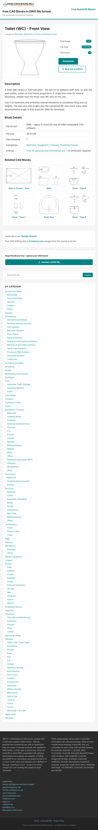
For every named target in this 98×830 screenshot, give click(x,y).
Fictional (11, 427)
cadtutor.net (8, 804)
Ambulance (12, 646)
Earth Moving (13, 671)
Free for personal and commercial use (45, 150)
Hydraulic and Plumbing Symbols (22, 341)
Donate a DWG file (51, 262)
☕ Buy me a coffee (72, 69)
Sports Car (12, 696)
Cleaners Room (14, 416)
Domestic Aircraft (15, 667)
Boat (9, 653)
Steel (9, 628)
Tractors (11, 700)
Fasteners (11, 621)
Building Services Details (16, 374)
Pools (9, 391)
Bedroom (11, 492)
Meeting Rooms (14, 445)
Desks (10, 502)
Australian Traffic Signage (18, 384)
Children (11, 571)
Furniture (9, 488)
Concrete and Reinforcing (18, 617)
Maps (7, 539)
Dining (10, 506)
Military (10, 449)
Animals (8, 313)
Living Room (12, 510)
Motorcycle (12, 692)
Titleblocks (12, 359)
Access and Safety (13, 291)
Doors (8, 406)
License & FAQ (46, 821)
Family (10, 581)
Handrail (11, 302)
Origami (8, 560)
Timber (10, 632)
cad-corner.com (9, 793)
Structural (9, 614)
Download (68, 61)
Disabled (11, 578)
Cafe (9, 567)
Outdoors (11, 596)
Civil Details (10, 395)
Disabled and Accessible (18, 481)
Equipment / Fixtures (32, 34)
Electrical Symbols (15, 330)
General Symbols (15, 338)
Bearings (11, 549)
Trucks (10, 707)
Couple (10, 574)
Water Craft (10, 714)
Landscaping (11, 524)
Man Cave (11, 513)
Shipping (11, 463)
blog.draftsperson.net (12, 787)
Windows (9, 718)
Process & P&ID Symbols (18, 352)
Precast (10, 624)
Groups (10, 588)
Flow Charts (12, 334)
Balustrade (12, 294)
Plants (10, 528)
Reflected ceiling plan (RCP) (20, 459)
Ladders (11, 305)
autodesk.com (8, 807)
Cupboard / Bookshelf (17, 499)
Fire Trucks (12, 675)
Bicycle (10, 649)
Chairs (10, 495)
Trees (10, 535)
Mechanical (10, 546)
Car (8, 660)
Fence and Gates (14, 298)
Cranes (10, 664)
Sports (10, 599)
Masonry (9, 542)
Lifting (10, 553)
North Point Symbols (16, 348)
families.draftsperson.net (13, 790)
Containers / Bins (13, 402)
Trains (10, 703)
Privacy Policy (58, 821)
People (8, 564)
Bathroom (19, 34)
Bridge (8, 370)
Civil (7, 381)
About (36, 821)
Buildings (9, 377)
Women (10, 603)
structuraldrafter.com (11, 796)
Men (9, 592)
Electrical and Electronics (18, 424)
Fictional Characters (16, 585)
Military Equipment (13, 556)
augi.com (6, 801)
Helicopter (12, 685)
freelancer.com (9, 798)
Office (10, 456)
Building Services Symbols (19, 323)
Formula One (13, 682)
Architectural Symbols (17, 320)
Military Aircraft (14, 689)
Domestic (11, 420)
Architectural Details (14, 363)
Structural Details (13, 635)
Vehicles (9, 639)
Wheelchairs (13, 467)
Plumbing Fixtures (49, 34)
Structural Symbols (15, 355)
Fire (9, 431)
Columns (9, 399)
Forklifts (11, 678)
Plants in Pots (13, 531)
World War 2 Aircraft (16, 710)
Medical (10, 441)
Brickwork (9, 366)
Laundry (11, 438)
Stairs (10, 309)
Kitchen (10, 434)
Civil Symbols (13, 327)
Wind (9, 470)
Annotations (10, 316)
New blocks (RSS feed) (12, 810)
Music (10, 452)
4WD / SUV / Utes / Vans (18, 642)
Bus (9, 657)
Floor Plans (10, 474)
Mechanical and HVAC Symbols (21, 345)
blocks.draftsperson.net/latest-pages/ (18, 784)
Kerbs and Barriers (15, 388)
